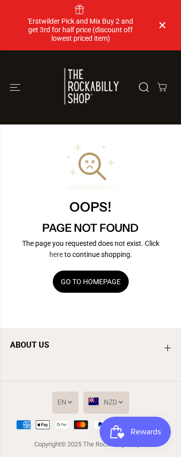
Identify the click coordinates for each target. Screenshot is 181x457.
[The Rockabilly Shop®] (90, 87)
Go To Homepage (91, 282)
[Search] (144, 87)
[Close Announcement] (162, 25)
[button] (16, 87)
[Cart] (162, 87)
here (56, 254)
